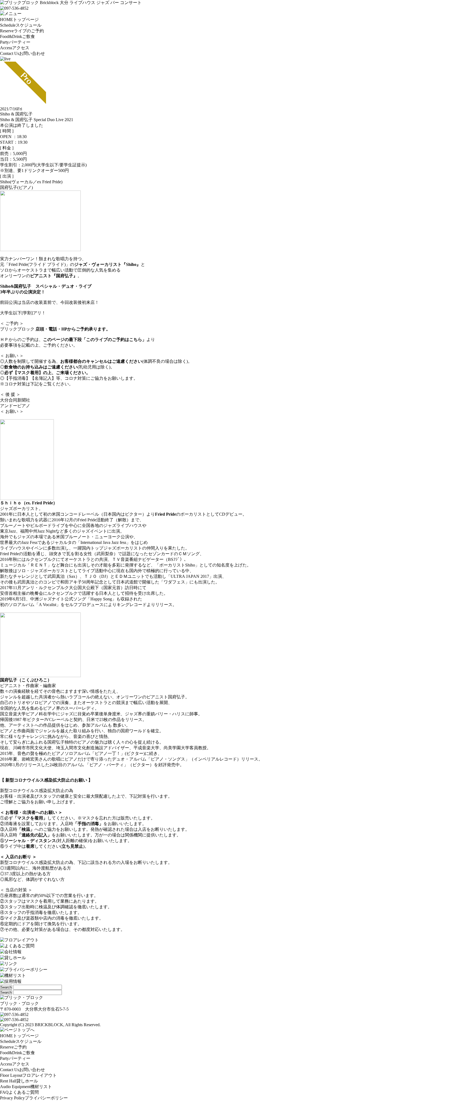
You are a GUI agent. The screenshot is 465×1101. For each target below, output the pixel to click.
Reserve (22, 31)
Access (14, 47)
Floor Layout (28, 1075)
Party (15, 42)
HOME (19, 19)
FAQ (19, 1092)
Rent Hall (19, 1081)
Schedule (20, 25)
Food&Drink (17, 36)
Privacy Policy (34, 1098)
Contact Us (22, 53)
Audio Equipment (26, 1086)
